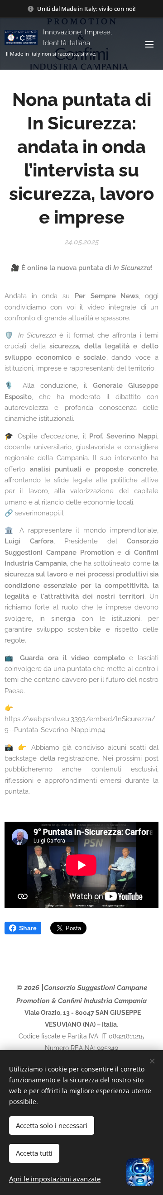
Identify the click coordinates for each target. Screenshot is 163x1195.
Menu (149, 44)
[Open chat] (140, 1172)
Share (28, 928)
